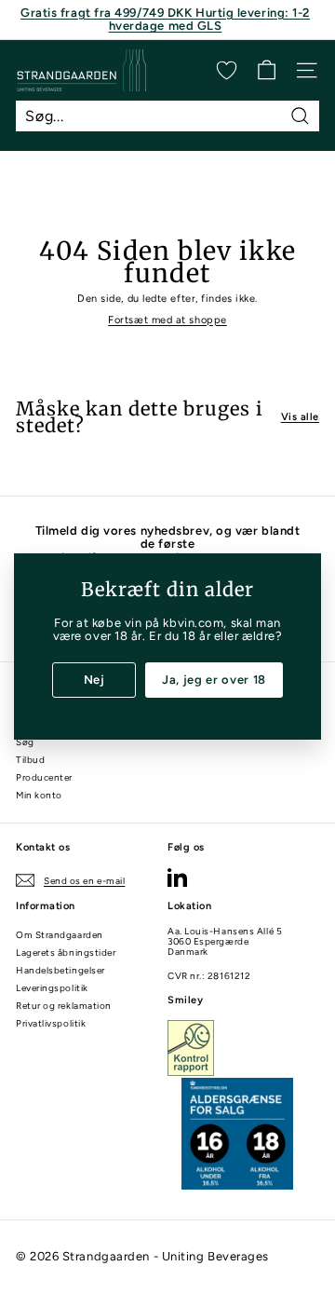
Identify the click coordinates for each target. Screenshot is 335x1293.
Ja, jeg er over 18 (214, 680)
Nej (94, 680)
